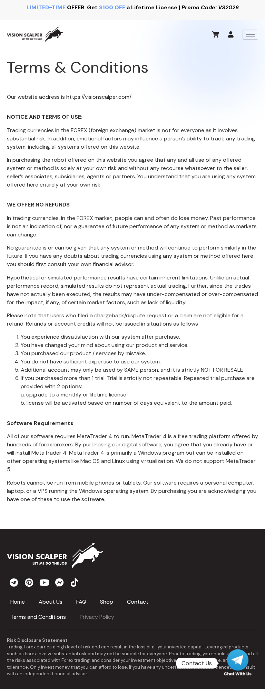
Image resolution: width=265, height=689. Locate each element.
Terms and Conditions (38, 617)
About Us (50, 601)
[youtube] (44, 582)
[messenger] (59, 582)
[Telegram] (237, 663)
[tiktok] (74, 582)
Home (17, 601)
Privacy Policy (97, 617)
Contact (137, 601)
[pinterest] (29, 582)
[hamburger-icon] (250, 35)
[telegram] (14, 582)
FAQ (81, 601)
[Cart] (215, 34)
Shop (106, 601)
